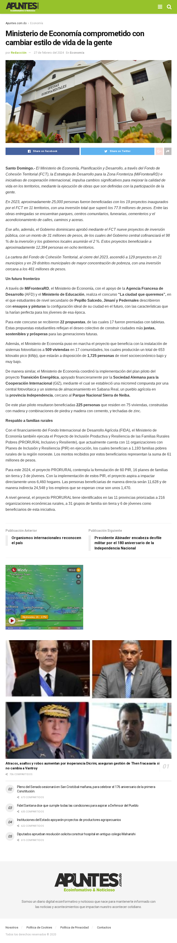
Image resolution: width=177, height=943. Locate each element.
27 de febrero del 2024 (49, 52)
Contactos (104, 927)
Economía (36, 23)
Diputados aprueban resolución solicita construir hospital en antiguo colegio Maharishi (76, 834)
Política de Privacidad (74, 927)
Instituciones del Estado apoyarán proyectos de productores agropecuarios (69, 820)
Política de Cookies (39, 927)
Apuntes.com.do (16, 23)
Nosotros (12, 927)
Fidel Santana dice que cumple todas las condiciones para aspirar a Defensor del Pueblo (78, 805)
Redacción (19, 52)
